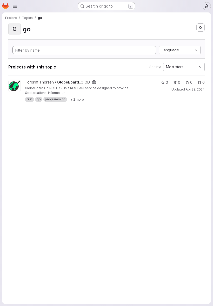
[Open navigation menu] (15, 6)
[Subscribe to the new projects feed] (200, 27)
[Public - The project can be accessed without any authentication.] (94, 82)
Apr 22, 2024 (195, 89)
